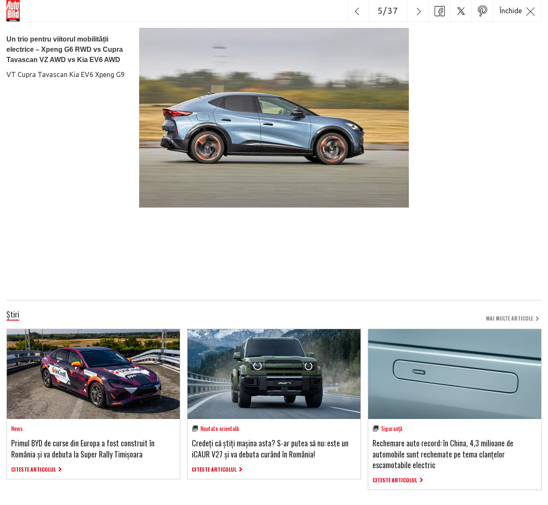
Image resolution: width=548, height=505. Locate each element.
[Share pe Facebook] (439, 10)
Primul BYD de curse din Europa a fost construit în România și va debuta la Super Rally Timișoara (83, 448)
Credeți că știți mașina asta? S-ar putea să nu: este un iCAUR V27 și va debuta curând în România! (270, 448)
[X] (460, 10)
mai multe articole (509, 318)
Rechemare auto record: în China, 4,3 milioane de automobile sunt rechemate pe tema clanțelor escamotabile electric (442, 453)
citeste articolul (33, 469)
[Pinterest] (482, 10)
